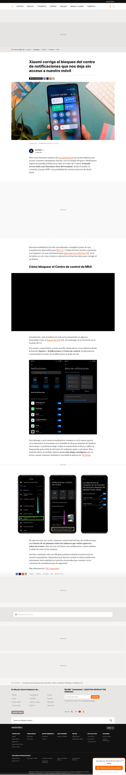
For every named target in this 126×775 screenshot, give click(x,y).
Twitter (113, 6)
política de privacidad (89, 701)
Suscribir (95, 697)
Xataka (14, 736)
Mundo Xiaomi (16, 747)
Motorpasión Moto (77, 739)
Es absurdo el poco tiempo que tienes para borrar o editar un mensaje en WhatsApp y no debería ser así (53, 683)
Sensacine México (47, 758)
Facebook (110, 6)
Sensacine (45, 736)
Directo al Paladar (62, 736)
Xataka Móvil (15, 739)
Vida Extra (30, 739)
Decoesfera (91, 739)
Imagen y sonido (77, 6)
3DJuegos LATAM (32, 758)
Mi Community (52, 568)
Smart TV (32, 705)
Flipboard (50, 78)
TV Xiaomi (51, 49)
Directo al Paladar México (62, 759)
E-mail (53, 78)
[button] (39, 150)
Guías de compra (35, 702)
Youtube (79, 711)
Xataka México (16, 758)
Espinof (44, 739)
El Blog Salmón (107, 736)
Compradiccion (92, 741)
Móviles (30, 6)
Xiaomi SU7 (50, 705)
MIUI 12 (59, 250)
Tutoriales (41, 6)
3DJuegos (30, 736)
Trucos (14, 698)
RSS (83, 711)
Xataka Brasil (15, 761)
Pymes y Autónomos (106, 739)
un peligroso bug (65, 157)
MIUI (51, 574)
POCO (44, 49)
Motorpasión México (76, 759)
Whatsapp (50, 702)
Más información (76, 773)
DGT (58, 49)
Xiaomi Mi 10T (53, 340)
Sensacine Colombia (45, 761)
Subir (109, 728)
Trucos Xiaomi (16, 705)
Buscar (111, 720)
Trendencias (91, 736)
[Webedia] (110, 1)
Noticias (20, 6)
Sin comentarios (37, 78)
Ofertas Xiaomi (16, 702)
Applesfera (15, 741)
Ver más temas (17, 712)
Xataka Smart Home (17, 744)
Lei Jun (29, 49)
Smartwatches (34, 695)
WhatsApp (36, 49)
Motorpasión (76, 736)
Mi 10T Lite (60, 574)
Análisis (63, 6)
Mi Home (86, 455)
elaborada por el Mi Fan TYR (76, 253)
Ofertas (53, 6)
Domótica (91, 6)
